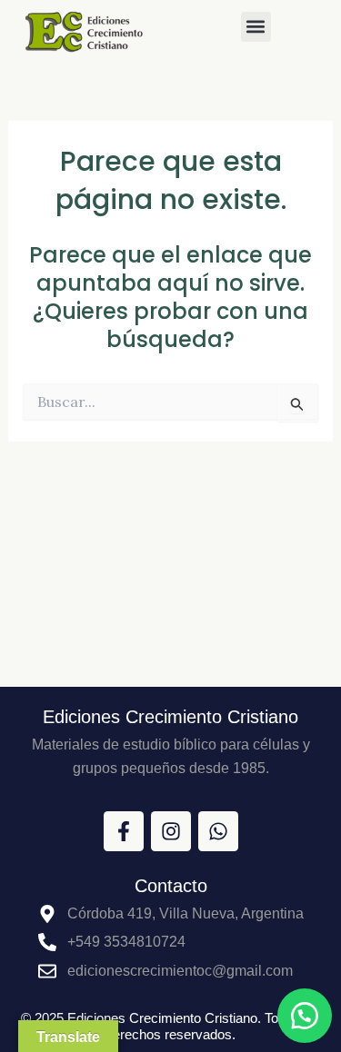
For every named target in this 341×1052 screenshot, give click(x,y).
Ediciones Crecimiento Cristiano (170, 717)
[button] (256, 27)
